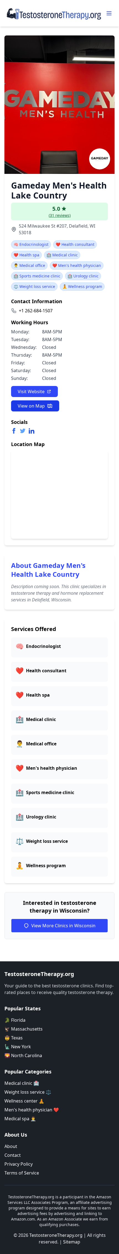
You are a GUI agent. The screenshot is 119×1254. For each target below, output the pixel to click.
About (10, 1146)
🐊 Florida (14, 1020)
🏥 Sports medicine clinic (37, 276)
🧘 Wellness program (82, 286)
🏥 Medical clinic (62, 255)
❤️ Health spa (26, 255)
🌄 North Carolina (23, 1055)
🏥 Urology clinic (83, 276)
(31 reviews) (60, 215)
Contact (12, 1155)
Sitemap (71, 1242)
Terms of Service (21, 1173)
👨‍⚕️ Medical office (29, 265)
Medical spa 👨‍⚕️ (20, 1119)
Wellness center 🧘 (24, 1101)
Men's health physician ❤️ (31, 1110)
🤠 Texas (13, 1038)
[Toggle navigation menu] (109, 13)
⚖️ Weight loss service (34, 286)
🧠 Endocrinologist (31, 244)
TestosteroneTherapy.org (55, 1235)
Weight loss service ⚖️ (27, 1092)
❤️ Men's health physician (76, 265)
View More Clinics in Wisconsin (63, 926)
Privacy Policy (18, 1164)
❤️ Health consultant (75, 244)
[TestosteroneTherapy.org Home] (54, 13)
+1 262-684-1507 (36, 311)
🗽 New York (17, 1047)
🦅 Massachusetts (23, 1029)
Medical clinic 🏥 (21, 1083)
